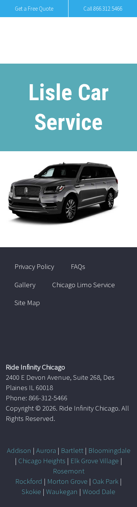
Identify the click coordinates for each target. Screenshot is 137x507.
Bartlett (72, 450)
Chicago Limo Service (83, 284)
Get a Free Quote (34, 8)
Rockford (28, 481)
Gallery (24, 284)
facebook (116, 331)
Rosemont (68, 470)
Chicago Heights (41, 460)
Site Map (27, 302)
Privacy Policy (34, 266)
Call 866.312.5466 (102, 8)
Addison (19, 450)
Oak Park (105, 481)
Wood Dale (99, 491)
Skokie (31, 491)
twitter (93, 331)
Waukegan (62, 491)
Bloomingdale (109, 450)
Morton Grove (67, 481)
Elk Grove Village (94, 460)
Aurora (46, 450)
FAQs (78, 266)
